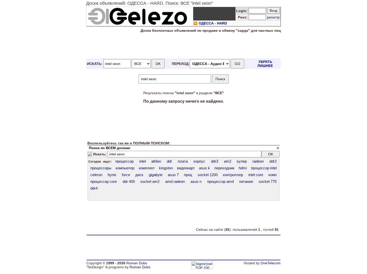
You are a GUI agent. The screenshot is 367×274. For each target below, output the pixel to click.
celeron (96, 175)
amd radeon (175, 181)
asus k (204, 168)
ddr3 (214, 161)
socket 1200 (208, 175)
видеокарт (186, 168)
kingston (166, 168)
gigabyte (156, 175)
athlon (156, 161)
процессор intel (264, 168)
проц (188, 175)
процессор (124, 161)
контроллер (233, 175)
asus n (195, 181)
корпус (199, 161)
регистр (273, 17)
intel (142, 161)
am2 (227, 161)
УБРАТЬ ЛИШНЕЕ (265, 64)
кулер (242, 161)
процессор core (103, 181)
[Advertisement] (183, 45)
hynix (112, 175)
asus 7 (173, 175)
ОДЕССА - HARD (213, 23)
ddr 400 (129, 181)
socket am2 (150, 181)
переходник (224, 168)
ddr (169, 161)
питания (246, 181)
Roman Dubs (136, 263)
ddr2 (273, 161)
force (126, 175)
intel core (255, 175)
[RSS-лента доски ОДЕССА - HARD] (195, 24)
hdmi (243, 168)
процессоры (100, 168)
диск (139, 175)
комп (272, 175)
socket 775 (268, 181)
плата (183, 161)
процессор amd (220, 181)
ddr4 (94, 188)
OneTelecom (271, 263)
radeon (258, 161)
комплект (147, 168)
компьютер (125, 168)
